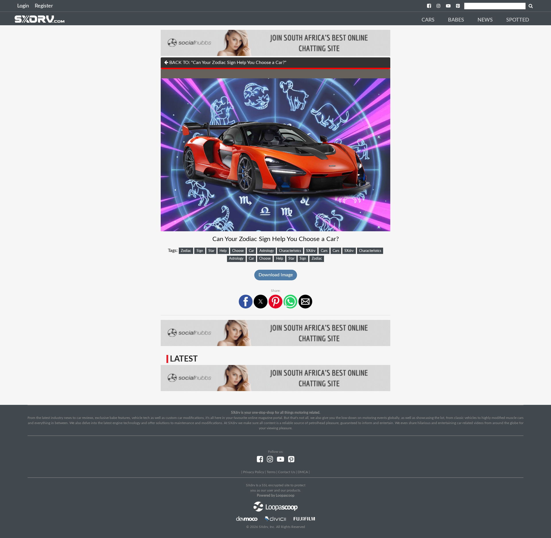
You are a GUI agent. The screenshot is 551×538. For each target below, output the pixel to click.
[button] (246, 301)
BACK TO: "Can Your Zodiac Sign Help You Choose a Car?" (227, 62)
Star (211, 251)
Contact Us (286, 472)
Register (44, 6)
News (485, 20)
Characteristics (290, 251)
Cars (428, 20)
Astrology (266, 251)
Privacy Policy (253, 472)
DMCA (303, 472)
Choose (238, 251)
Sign (200, 251)
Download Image (276, 275)
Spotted (517, 20)
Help (223, 251)
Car (251, 251)
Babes (456, 20)
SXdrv (310, 251)
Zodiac (186, 251)
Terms (271, 472)
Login (23, 6)
